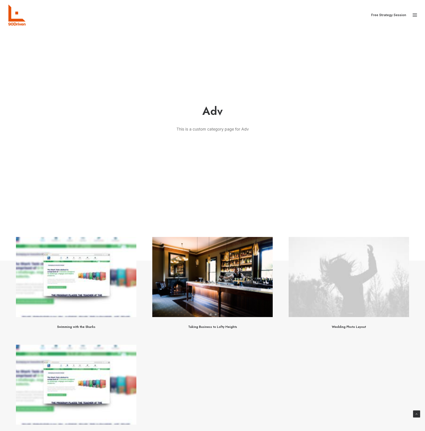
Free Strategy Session (388, 15)
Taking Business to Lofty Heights (212, 327)
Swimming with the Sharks (76, 327)
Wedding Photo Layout (349, 327)
